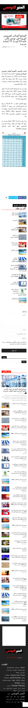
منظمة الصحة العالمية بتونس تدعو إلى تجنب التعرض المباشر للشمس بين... (18, 450)
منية (24, 393)
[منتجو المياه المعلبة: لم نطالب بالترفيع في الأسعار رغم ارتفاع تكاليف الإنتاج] (5, 595)
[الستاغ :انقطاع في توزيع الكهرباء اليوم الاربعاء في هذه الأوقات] (22, 283)
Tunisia (23, 683)
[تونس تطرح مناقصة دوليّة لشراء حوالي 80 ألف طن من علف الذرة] (5, 565)
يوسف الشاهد (8, 701)
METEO (18, 680)
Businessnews (10, 667)
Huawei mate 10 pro (17, 675)
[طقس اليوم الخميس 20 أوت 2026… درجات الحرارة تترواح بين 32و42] (5, 603)
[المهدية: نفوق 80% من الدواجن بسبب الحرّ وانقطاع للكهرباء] (22, 229)
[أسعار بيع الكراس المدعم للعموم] (22, 222)
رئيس (18, 696)
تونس (23, 696)
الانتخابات (8, 685)
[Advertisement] (15, 58)
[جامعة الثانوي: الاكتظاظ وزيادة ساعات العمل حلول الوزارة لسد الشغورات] (5, 497)
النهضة (8, 694)
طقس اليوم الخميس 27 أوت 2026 (18, 433)
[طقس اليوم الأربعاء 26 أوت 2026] (22, 300)
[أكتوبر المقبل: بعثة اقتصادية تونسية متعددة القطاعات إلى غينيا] (22, 276)
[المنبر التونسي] (14, 7)
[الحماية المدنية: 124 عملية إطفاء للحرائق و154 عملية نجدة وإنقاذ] (5, 519)
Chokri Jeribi (9, 670)
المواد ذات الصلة (20, 206)
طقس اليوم (22, 699)
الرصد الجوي (9, 688)
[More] (6, 197)
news (13, 680)
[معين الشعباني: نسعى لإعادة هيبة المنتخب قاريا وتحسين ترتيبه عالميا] (22, 244)
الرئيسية (24, 12)
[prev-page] (25, 306)
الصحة (4, 688)
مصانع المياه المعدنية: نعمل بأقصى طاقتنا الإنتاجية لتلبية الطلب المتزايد (14, 390)
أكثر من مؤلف (20, 208)
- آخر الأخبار (19, 12)
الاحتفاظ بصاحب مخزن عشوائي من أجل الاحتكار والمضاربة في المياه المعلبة (19, 442)
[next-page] (22, 306)
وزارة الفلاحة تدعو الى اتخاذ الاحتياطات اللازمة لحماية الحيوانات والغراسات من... (18, 473)
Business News (21, 670)
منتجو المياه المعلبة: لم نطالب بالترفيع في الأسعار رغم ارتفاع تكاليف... (19, 595)
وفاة (12, 701)
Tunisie (17, 683)
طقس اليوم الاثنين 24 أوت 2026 (19, 525)
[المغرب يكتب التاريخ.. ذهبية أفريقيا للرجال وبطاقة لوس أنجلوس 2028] (5, 504)
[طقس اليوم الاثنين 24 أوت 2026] (5, 527)
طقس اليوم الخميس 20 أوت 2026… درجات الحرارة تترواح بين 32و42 (19, 603)
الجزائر (19, 688)
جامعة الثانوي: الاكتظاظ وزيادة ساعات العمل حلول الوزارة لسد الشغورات (19, 496)
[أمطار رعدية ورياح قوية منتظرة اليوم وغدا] (5, 550)
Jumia (23, 678)
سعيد (15, 696)
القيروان (19, 690)
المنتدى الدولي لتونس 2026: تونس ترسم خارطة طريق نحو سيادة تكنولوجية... (18, 618)
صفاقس (7, 696)
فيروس (16, 699)
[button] (26, 2)
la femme (6, 678)
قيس (13, 699)
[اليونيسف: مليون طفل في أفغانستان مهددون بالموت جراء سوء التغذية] (5, 489)
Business (17, 667)
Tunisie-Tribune (18, 685)
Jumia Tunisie (15, 677)
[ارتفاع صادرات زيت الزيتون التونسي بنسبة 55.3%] (5, 542)
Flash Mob (23, 672)
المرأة (14, 691)
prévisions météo (7, 680)
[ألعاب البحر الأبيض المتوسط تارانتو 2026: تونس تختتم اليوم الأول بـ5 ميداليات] (5, 512)
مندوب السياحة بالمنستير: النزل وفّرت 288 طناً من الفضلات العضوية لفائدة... (19, 587)
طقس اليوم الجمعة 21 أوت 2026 (19, 570)
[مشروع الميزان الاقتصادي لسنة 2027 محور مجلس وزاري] (5, 580)
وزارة (18, 701)
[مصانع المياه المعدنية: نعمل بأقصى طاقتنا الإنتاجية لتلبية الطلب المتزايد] (22, 214)
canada (15, 670)
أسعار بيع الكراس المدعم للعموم (19, 403)
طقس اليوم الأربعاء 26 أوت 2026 (19, 479)
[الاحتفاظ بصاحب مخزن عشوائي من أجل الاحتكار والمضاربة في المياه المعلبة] (22, 259)
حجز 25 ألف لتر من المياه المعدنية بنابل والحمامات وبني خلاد (18, 237)
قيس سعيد (9, 699)
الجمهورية (15, 688)
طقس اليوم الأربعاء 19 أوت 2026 (19, 609)
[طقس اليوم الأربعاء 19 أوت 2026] (5, 611)
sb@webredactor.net (11, 657)
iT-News (7, 675)
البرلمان (23, 688)
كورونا (23, 701)
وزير (15, 701)
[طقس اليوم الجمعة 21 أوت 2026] (5, 572)
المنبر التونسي (18, 693)
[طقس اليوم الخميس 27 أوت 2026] (22, 252)
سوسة (11, 696)
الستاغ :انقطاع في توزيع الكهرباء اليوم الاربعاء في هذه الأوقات (18, 283)
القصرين (23, 690)
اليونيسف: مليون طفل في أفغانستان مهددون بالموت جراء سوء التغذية (19, 488)
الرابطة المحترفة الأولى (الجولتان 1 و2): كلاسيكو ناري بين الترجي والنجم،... (18, 534)
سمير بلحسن (4, 46)
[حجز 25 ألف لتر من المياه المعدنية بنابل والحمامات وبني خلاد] (22, 237)
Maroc (23, 680)
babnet (22, 667)
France (17, 672)
